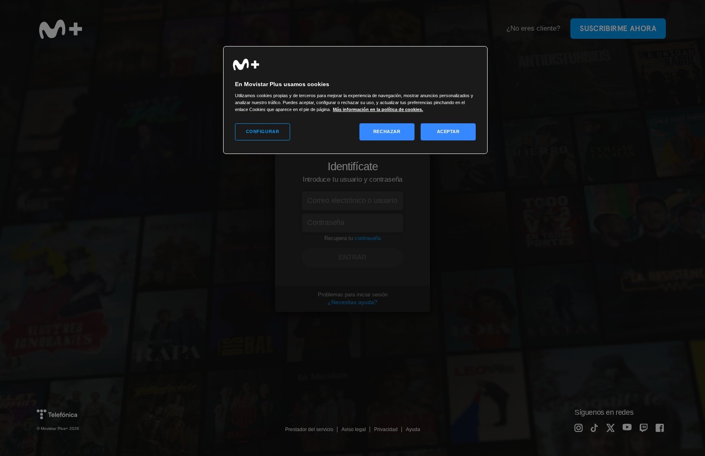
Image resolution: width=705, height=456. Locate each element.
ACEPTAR (448, 131)
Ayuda (413, 429)
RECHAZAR (387, 131)
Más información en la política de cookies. (378, 109)
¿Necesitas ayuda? (352, 302)
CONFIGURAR (262, 131)
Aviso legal (353, 429)
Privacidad (386, 429)
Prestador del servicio (309, 429)
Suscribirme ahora (618, 28)
